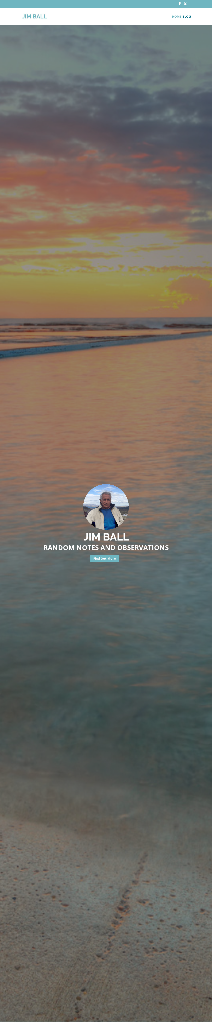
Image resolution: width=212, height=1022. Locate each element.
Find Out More (104, 558)
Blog (186, 16)
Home (176, 16)
